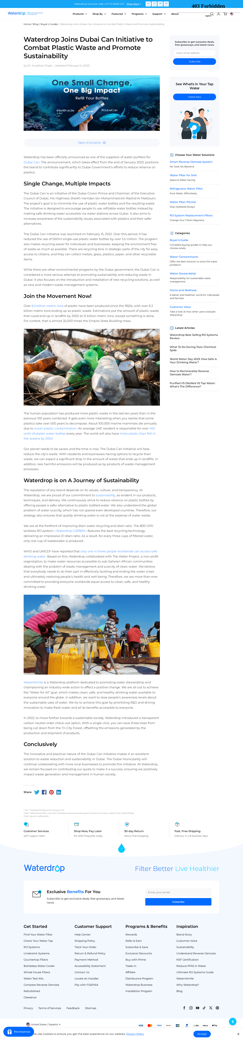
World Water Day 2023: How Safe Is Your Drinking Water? (193, 360)
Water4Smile (33, 682)
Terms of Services (49, 1008)
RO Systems (32, 947)
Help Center (83, 934)
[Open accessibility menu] (232, 1021)
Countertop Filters (36, 959)
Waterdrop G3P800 (70, 531)
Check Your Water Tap (38, 940)
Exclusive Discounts (138, 953)
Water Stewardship (183, 273)
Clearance (30, 997)
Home (27, 24)
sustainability (105, 495)
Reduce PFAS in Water (191, 966)
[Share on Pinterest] (51, 792)
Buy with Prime (135, 959)
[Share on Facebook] (44, 792)
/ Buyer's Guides (48, 24)
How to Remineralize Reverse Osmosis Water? (189, 373)
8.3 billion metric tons (47, 306)
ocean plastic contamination (55, 428)
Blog (179, 991)
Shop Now (133, 3)
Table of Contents (89, 142)
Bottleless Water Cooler (39, 966)
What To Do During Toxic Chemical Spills (193, 348)
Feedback (73, 1008)
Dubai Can (32, 162)
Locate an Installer (87, 978)
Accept (202, 1034)
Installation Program (138, 991)
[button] (43, 1024)
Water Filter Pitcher (183, 202)
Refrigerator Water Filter (186, 188)
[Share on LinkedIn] (58, 792)
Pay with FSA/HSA (86, 984)
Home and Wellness (183, 290)
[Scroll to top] (121, 848)
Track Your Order (85, 947)
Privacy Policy (135, 1034)
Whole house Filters (37, 972)
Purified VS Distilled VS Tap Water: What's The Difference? (193, 385)
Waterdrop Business (138, 984)
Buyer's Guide (179, 240)
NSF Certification (187, 959)
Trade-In (130, 966)
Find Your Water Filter (38, 934)
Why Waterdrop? (187, 984)
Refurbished (32, 991)
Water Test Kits (33, 978)
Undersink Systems (37, 953)
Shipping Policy (85, 940)
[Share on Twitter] (37, 792)
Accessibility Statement (90, 966)
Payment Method (86, 959)
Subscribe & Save (136, 947)
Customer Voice (180, 307)
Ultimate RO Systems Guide (195, 972)
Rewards (131, 934)
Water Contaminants (184, 256)
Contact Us (82, 972)
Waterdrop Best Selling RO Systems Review (194, 336)
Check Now (194, 96)
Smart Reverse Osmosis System (191, 161)
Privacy (28, 1008)
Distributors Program (139, 978)
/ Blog (35, 24)
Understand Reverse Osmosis (196, 953)
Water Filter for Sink (183, 175)
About (175, 13)
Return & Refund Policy (90, 953)
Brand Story (184, 934)
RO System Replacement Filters (191, 215)
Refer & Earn (133, 940)
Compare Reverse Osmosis (41, 984)
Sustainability (185, 947)
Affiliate (130, 972)
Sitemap (90, 1008)
